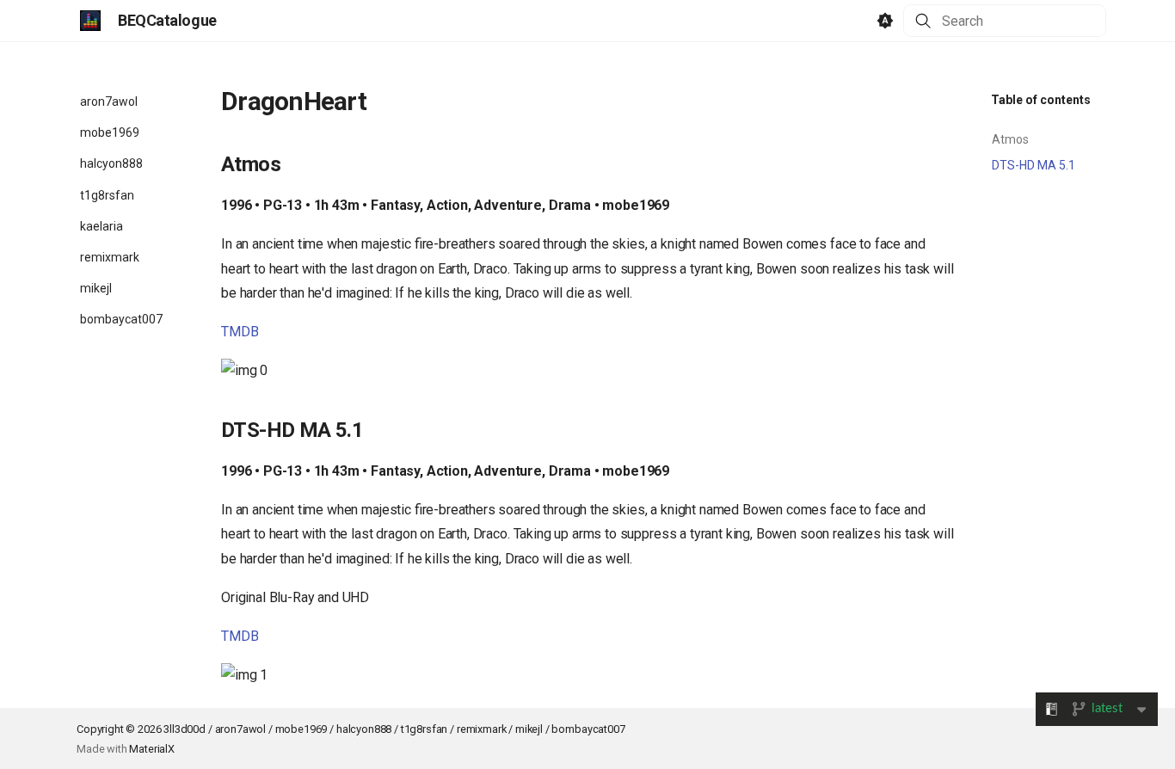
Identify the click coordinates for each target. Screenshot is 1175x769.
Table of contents (1041, 100)
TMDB (239, 331)
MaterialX (152, 748)
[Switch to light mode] (885, 20)
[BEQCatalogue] (90, 20)
